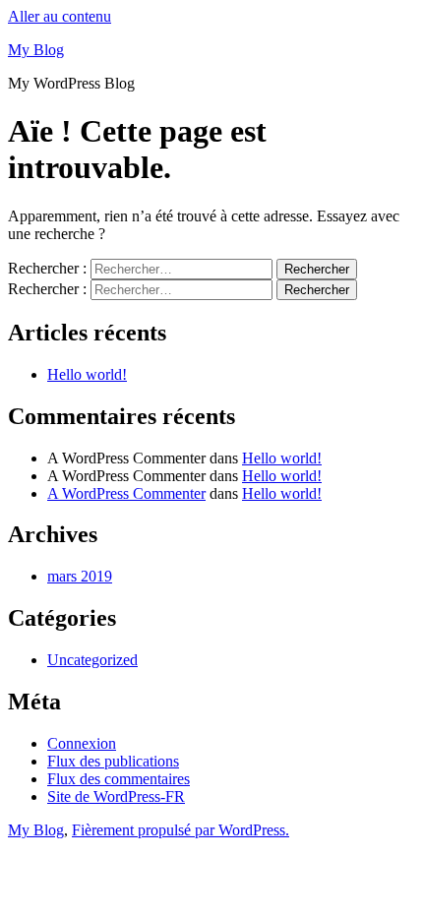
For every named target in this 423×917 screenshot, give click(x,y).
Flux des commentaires (118, 778)
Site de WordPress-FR (116, 796)
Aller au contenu (59, 16)
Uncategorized (92, 659)
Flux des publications (113, 761)
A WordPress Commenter (126, 493)
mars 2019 (79, 576)
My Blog (36, 49)
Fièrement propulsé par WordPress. (180, 830)
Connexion (81, 743)
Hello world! (87, 374)
